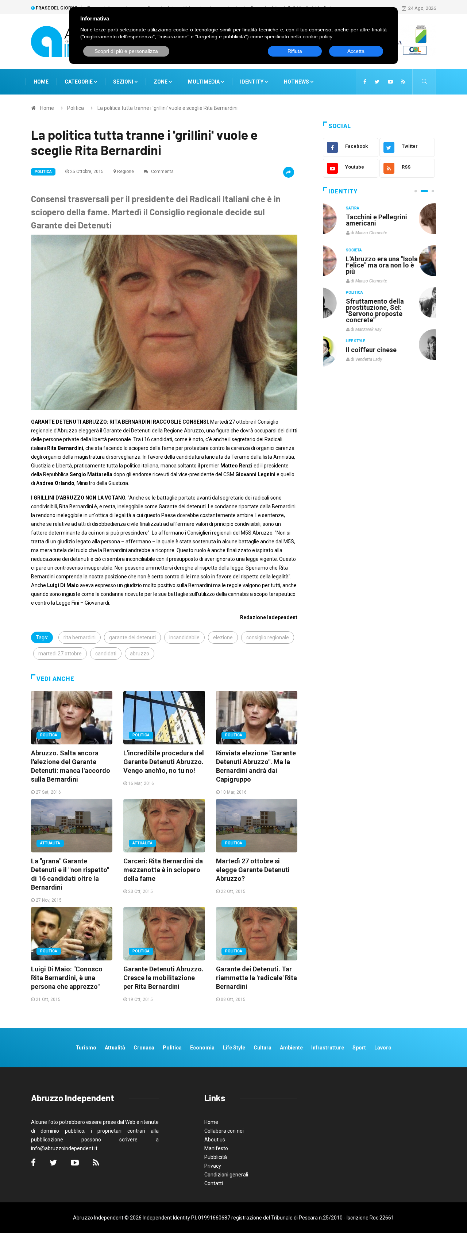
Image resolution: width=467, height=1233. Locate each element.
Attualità (50, 843)
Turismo (86, 1048)
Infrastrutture (327, 1048)
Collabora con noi (224, 1131)
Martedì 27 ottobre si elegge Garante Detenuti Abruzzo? (253, 869)
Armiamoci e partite (393, 301)
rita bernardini (79, 637)
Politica (75, 108)
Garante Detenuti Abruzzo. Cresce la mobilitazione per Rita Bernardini (163, 977)
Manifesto (216, 1148)
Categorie (79, 82)
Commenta (162, 171)
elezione (223, 637)
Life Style (372, 250)
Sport (359, 1048)
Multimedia (204, 82)
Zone (161, 82)
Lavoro (382, 1048)
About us (214, 1140)
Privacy (212, 1166)
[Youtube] (390, 82)
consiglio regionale (267, 637)
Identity (251, 82)
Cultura (371, 208)
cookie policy (317, 36)
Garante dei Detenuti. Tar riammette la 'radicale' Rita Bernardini (256, 977)
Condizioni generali (226, 1175)
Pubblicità (215, 1157)
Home (41, 82)
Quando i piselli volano (397, 259)
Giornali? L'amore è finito (392, 346)
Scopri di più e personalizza (126, 51)
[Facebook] (365, 82)
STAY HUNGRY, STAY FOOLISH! (395, 220)
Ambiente (291, 1048)
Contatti (213, 1183)
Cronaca (144, 1048)
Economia (202, 1048)
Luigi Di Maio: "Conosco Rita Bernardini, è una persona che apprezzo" (67, 977)
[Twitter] (377, 82)
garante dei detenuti (132, 637)
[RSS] (403, 82)
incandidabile (184, 637)
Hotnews (296, 82)
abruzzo (139, 653)
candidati (105, 653)
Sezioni (123, 82)
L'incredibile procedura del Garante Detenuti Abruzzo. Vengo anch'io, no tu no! (163, 761)
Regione (125, 171)
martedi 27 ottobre (60, 653)
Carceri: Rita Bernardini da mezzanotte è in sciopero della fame (163, 869)
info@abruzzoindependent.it (64, 1148)
